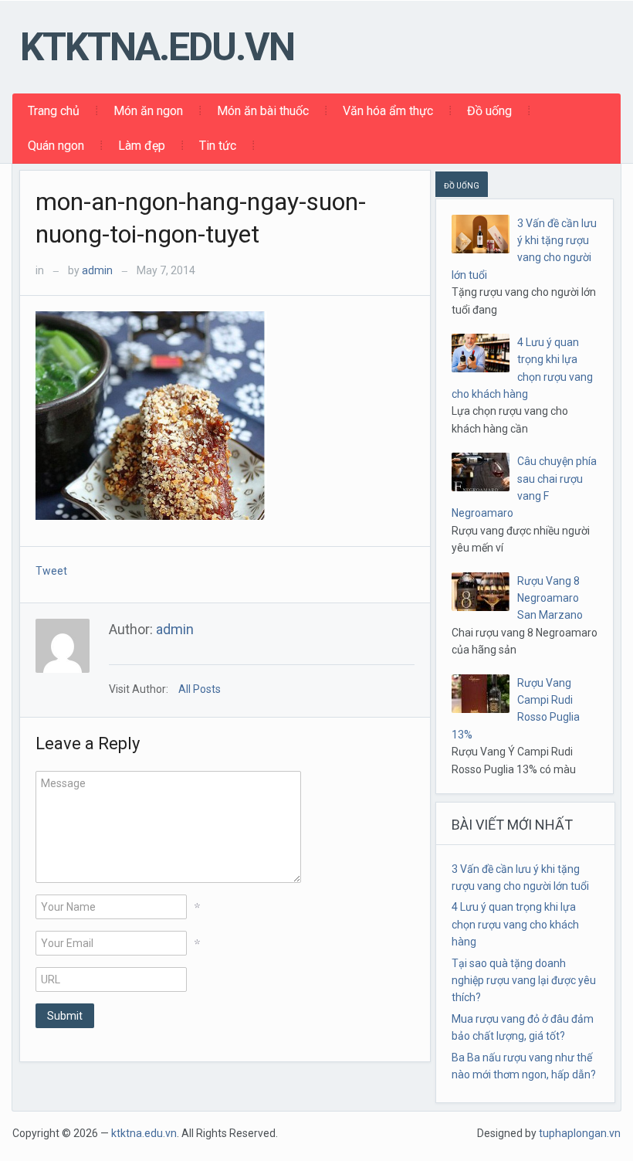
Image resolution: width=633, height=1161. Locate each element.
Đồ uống (489, 111)
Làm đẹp (141, 145)
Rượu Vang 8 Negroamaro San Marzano (550, 598)
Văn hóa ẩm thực (388, 111)
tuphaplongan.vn (580, 1133)
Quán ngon (56, 145)
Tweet (51, 571)
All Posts (199, 689)
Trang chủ (54, 111)
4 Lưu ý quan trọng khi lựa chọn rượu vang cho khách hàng (515, 924)
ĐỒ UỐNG (461, 186)
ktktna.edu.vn (157, 47)
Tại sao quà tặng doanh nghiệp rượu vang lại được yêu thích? (524, 980)
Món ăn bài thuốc (263, 111)
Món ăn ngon (148, 111)
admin (97, 270)
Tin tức (217, 145)
